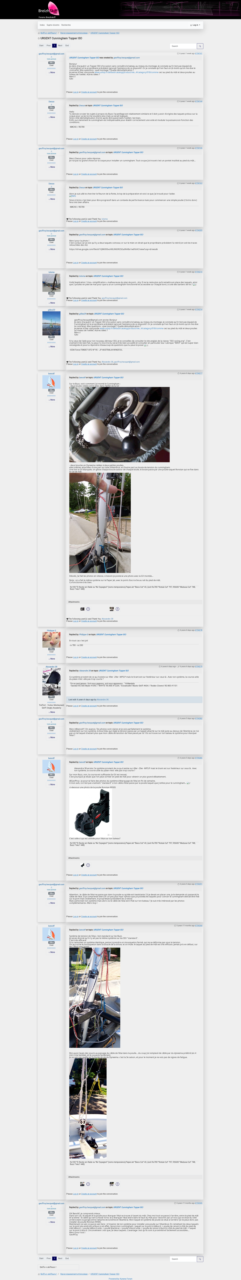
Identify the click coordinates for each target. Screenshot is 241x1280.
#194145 (198, 148)
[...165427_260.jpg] (100, 522)
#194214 (198, 309)
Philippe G (51, 630)
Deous (51, 101)
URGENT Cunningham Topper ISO (84, 57)
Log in (75, 92)
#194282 (198, 718)
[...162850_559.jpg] (119, 424)
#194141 (198, 53)
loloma (105, 219)
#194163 (198, 183)
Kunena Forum (126, 1279)
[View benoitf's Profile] (51, 382)
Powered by (114, 1279)
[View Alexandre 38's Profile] (51, 682)
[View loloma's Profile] (51, 282)
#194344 (198, 926)
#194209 (198, 230)
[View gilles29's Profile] (51, 323)
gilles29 (51, 310)
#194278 (198, 630)
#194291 (198, 884)
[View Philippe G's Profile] (51, 639)
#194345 (198, 1203)
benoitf (51, 373)
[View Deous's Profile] (51, 104)
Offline (51, 63)
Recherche (66, 25)
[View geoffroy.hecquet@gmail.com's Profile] (51, 56)
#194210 (198, 272)
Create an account (89, 92)
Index (42, 25)
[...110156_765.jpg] (94, 997)
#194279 (198, 666)
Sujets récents (53, 25)
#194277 (198, 373)
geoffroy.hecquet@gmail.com (51, 54)
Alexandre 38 (107, 362)
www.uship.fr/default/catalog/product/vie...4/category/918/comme (126, 72)
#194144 (198, 101)
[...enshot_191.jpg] (90, 812)
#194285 (198, 758)
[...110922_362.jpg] (88, 1108)
